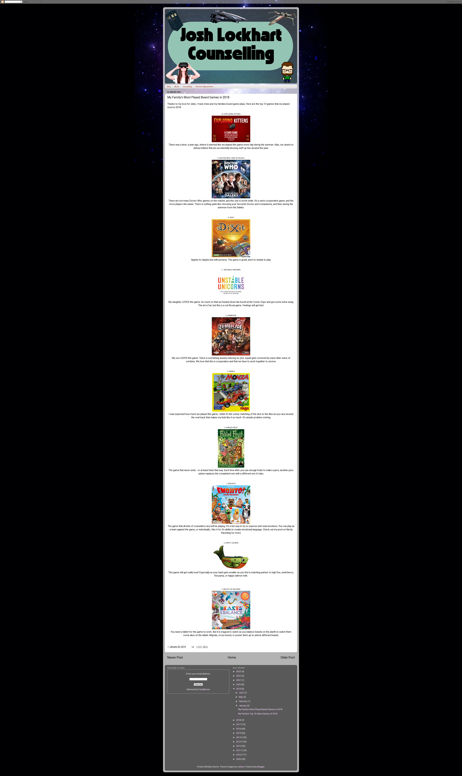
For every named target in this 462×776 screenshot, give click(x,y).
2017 (238, 724)
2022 (238, 676)
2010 (238, 754)
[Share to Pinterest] (206, 647)
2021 (238, 680)
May (241, 697)
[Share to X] (202, 647)
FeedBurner (204, 689)
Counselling (187, 87)
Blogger (260, 766)
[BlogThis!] (200, 647)
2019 (238, 688)
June (241, 692)
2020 (238, 684)
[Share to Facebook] (204, 647)
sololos (240, 766)
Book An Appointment (204, 87)
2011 (238, 750)
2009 (238, 759)
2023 (238, 671)
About (176, 87)
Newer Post (175, 657)
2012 (238, 746)
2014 (238, 737)
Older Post (288, 657)
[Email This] (197, 647)
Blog (169, 87)
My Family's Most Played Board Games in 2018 (260, 709)
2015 (238, 733)
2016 (238, 728)
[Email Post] (192, 646)
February (243, 701)
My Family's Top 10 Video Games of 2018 (257, 713)
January (243, 705)
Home (232, 657)
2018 (238, 720)
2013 (238, 741)
